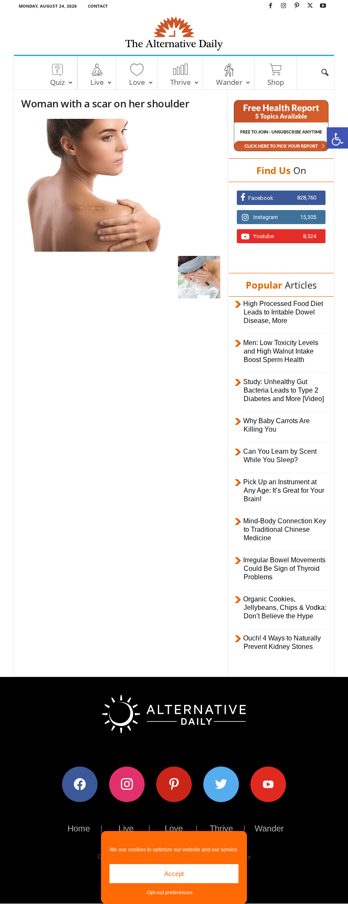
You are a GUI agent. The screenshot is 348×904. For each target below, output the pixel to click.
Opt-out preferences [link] (170, 893)
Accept (174, 873)
